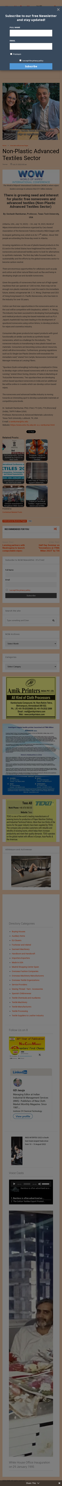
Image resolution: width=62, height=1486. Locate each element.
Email (12, 40)
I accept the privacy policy (32, 61)
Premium (17, 54)
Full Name (15, 27)
